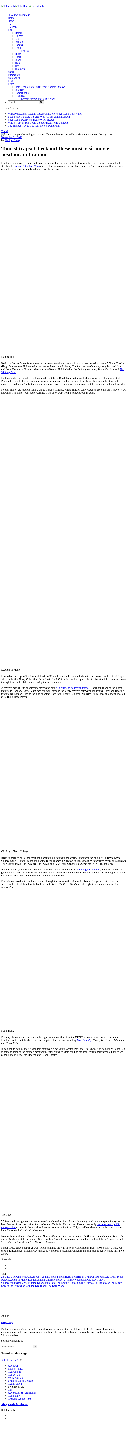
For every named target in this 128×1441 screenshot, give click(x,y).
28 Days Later (8, 1276)
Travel (18, 65)
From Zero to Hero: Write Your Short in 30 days (40, 86)
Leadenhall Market (18, 1279)
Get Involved (15, 1383)
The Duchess (87, 1282)
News (11, 20)
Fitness (25, 50)
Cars (17, 38)
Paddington (16, 1282)
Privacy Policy (15, 1368)
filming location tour (89, 869)
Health (18, 47)
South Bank (50, 1282)
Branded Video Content (20, 1380)
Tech (17, 62)
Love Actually (67, 1279)
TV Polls (13, 26)
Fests (10, 80)
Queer (18, 56)
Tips (10, 1389)
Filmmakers (14, 74)
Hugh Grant (84, 1276)
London (32, 1279)
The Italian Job (102, 1282)
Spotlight (19, 89)
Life (10, 29)
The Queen (15, 1285)
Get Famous (14, 1371)
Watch (11, 71)
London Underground (48, 1279)
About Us (13, 1365)
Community (14, 1395)
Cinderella (21, 1276)
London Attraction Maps (27, 166)
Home (11, 17)
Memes (18, 32)
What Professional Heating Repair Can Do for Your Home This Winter (45, 113)
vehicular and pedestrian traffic (72, 687)
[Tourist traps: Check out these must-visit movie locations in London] (24, 1315)
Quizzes (19, 35)
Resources (20, 95)
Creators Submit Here (19, 1398)
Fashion (19, 41)
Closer (30, 1276)
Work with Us (15, 1377)
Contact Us (14, 1374)
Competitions (22, 92)
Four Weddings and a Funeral (49, 1276)
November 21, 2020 (11, 137)
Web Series (14, 77)
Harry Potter (71, 1276)
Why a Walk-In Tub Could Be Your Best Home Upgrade (38, 122)
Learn (11, 83)
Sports (18, 59)
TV (10, 23)
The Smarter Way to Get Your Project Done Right (34, 125)
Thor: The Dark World (53, 1285)
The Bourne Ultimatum (68, 1282)
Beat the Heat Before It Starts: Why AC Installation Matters (39, 116)
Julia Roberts (97, 1276)
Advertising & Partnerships (22, 1392)
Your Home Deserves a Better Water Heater (31, 119)
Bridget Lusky (12, 140)
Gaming (19, 44)
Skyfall (25, 1282)
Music (18, 53)
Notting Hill (81, 1279)
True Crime (21, 68)
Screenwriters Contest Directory (38, 98)
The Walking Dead (31, 1285)
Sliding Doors (36, 1282)
